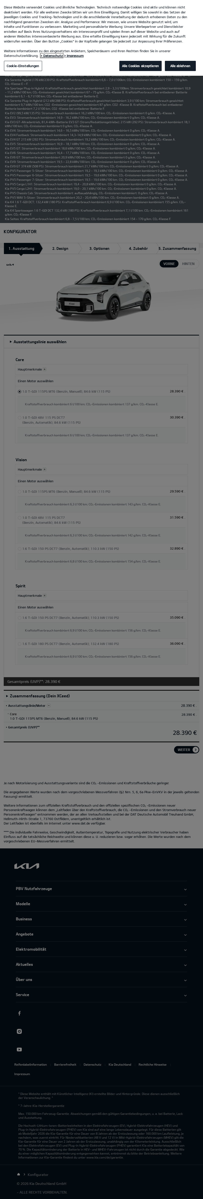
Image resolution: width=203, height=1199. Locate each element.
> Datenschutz (52, 56)
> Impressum (74, 56)
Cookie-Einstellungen (23, 66)
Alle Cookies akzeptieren (140, 66)
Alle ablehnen (180, 66)
